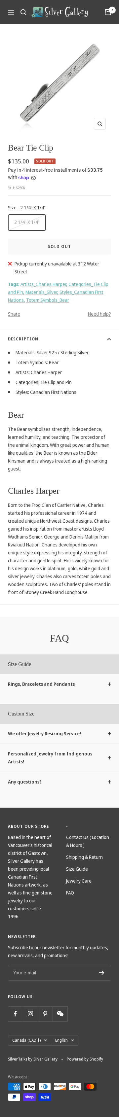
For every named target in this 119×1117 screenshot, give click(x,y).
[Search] (23, 12)
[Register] (101, 972)
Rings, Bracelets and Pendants (41, 684)
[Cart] (107, 12)
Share (14, 314)
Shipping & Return (84, 857)
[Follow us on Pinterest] (45, 1013)
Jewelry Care (79, 881)
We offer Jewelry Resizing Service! (44, 733)
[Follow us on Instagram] (30, 1013)
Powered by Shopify (85, 1059)
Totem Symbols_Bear (47, 300)
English (61, 1040)
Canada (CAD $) (26, 1040)
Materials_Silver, (42, 292)
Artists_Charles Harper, (43, 284)
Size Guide (77, 869)
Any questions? (25, 782)
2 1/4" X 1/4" (27, 222)
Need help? (99, 314)
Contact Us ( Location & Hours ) (87, 841)
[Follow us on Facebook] (15, 1013)
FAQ (70, 893)
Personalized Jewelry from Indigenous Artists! (50, 757)
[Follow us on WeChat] (60, 1013)
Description (23, 339)
